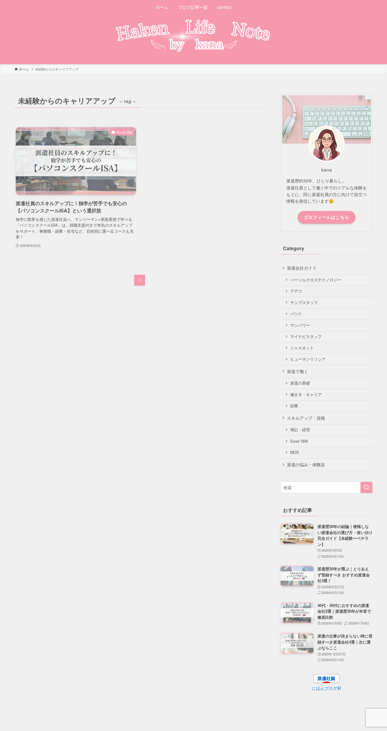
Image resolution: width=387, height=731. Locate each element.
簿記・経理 (300, 429)
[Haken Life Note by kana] (193, 35)
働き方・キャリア (306, 394)
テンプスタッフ (304, 302)
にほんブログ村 (326, 688)
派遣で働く (297, 371)
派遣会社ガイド (302, 268)
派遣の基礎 (300, 383)
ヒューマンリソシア (308, 359)
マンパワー (300, 325)
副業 (294, 405)
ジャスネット (302, 348)
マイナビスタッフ (306, 336)
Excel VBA (299, 441)
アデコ (296, 291)
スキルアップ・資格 (306, 418)
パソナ (296, 313)
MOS (294, 452)
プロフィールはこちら (326, 217)
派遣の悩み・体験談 (306, 464)
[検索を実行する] (366, 487)
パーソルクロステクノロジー (315, 280)
